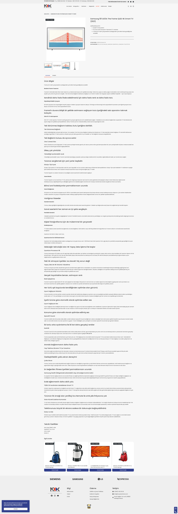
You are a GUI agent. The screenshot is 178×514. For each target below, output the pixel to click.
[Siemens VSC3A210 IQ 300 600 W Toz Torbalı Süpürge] (123, 452)
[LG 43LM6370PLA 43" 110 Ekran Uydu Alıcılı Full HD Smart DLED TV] (100, 452)
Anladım (16, 509)
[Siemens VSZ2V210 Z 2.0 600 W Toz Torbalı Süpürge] (55, 452)
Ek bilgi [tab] (54, 75)
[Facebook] (128, 1)
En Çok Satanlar (102, 44)
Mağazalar (91, 6)
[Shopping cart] (133, 6)
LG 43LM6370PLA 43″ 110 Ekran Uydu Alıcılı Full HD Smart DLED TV (99, 466)
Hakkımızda (104, 6)
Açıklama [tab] (47, 75)
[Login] (130, 6)
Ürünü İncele (55, 470)
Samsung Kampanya (113, 44)
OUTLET (97, 6)
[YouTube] (133, 1)
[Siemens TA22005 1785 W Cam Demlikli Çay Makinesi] (77, 452)
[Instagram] (130, 1)
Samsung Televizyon (124, 44)
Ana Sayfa (69, 6)
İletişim (110, 6)
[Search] (128, 6)
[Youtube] (58, 496)
